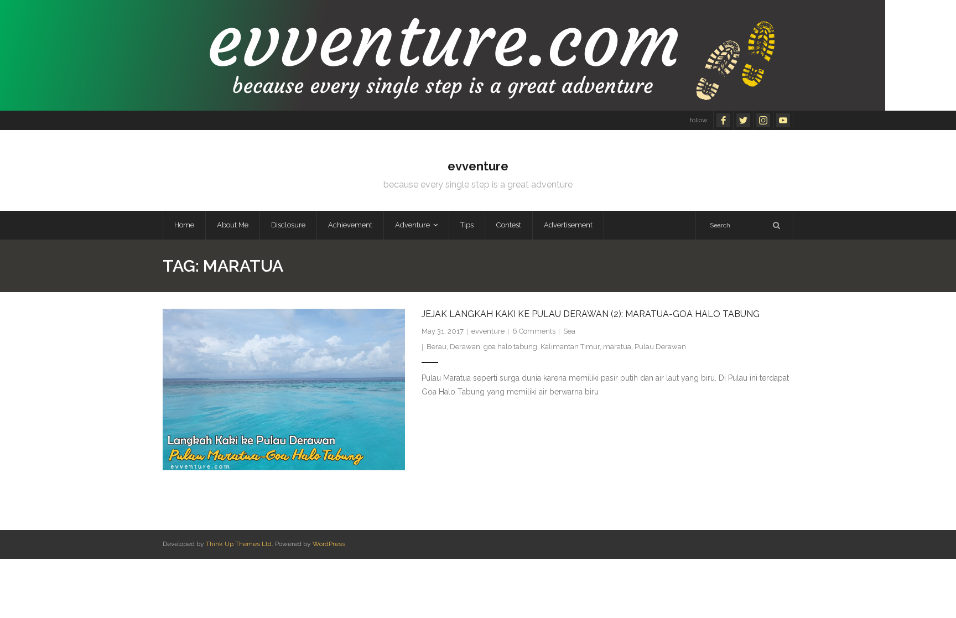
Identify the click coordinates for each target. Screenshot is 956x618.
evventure (488, 331)
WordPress (329, 544)
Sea (569, 331)
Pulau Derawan (660, 346)
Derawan (465, 346)
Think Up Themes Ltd (239, 544)
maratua (617, 346)
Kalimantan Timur (570, 346)
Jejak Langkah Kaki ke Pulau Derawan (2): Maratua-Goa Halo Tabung (591, 314)
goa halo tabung (510, 346)
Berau (436, 346)
